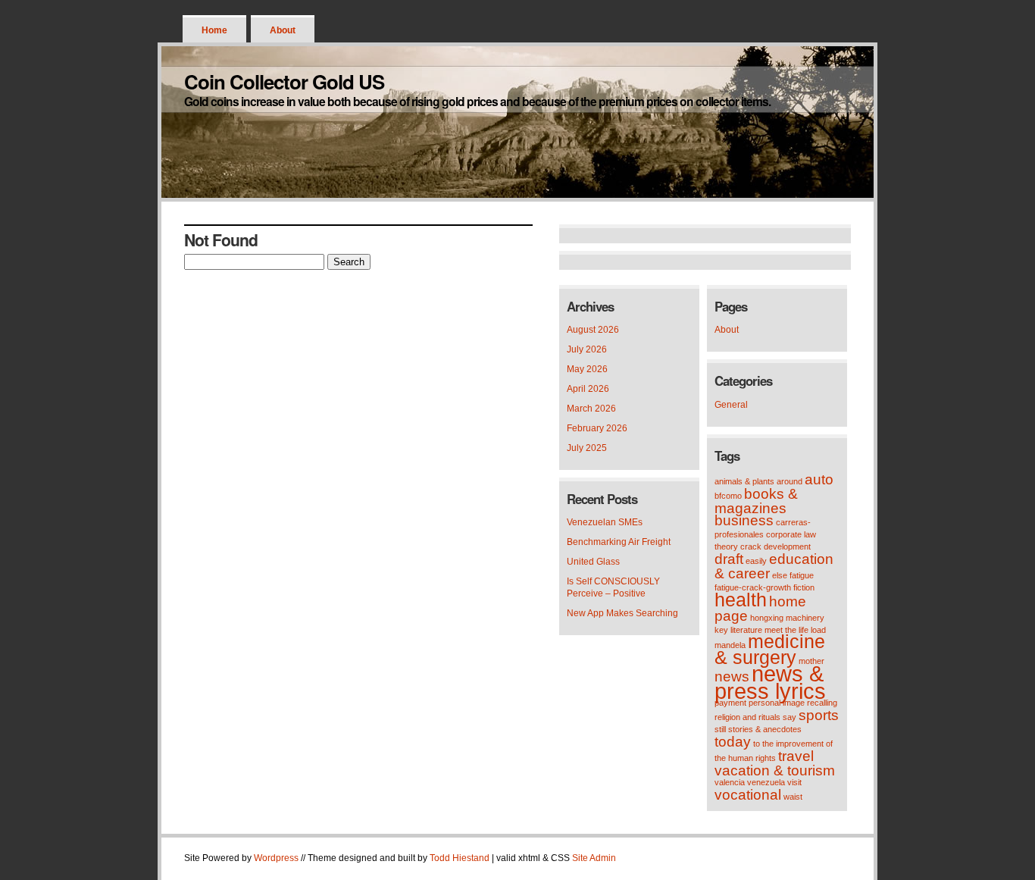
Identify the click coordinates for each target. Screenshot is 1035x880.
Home (214, 30)
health (740, 600)
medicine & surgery (769, 649)
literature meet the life (769, 629)
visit (794, 782)
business (744, 520)
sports (819, 715)
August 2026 (593, 329)
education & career (773, 566)
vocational (747, 795)
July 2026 (587, 349)
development (787, 546)
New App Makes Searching (622, 613)
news (731, 676)
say (789, 717)
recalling (822, 702)
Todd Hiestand (459, 858)
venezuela (766, 782)
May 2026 (587, 369)
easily (756, 560)
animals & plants (744, 481)
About (282, 30)
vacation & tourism (774, 770)
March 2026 (591, 408)
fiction (804, 587)
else (779, 575)
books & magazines (756, 501)
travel (796, 756)
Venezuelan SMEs (605, 522)
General (731, 404)
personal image (777, 702)
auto (819, 479)
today (732, 742)
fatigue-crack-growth (752, 587)
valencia (729, 782)
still (720, 729)
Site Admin (594, 858)
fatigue (802, 575)
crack (750, 546)
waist (792, 796)
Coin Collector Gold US (284, 81)
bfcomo (728, 495)
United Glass (593, 561)
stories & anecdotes (765, 729)
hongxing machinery (787, 617)
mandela (730, 645)
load (818, 629)
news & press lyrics (770, 682)
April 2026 (588, 389)
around (789, 481)
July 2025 (587, 448)
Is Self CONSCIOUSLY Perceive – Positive (613, 587)
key (721, 629)
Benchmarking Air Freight (619, 542)
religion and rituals (747, 717)
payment (730, 702)
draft (728, 559)
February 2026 (597, 428)
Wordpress (276, 858)
